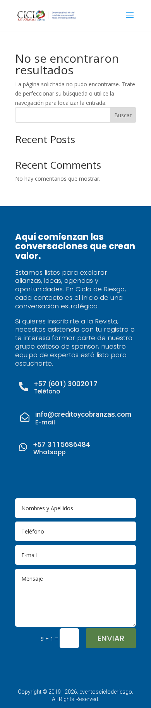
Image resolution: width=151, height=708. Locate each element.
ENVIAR (111, 638)
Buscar (123, 115)
